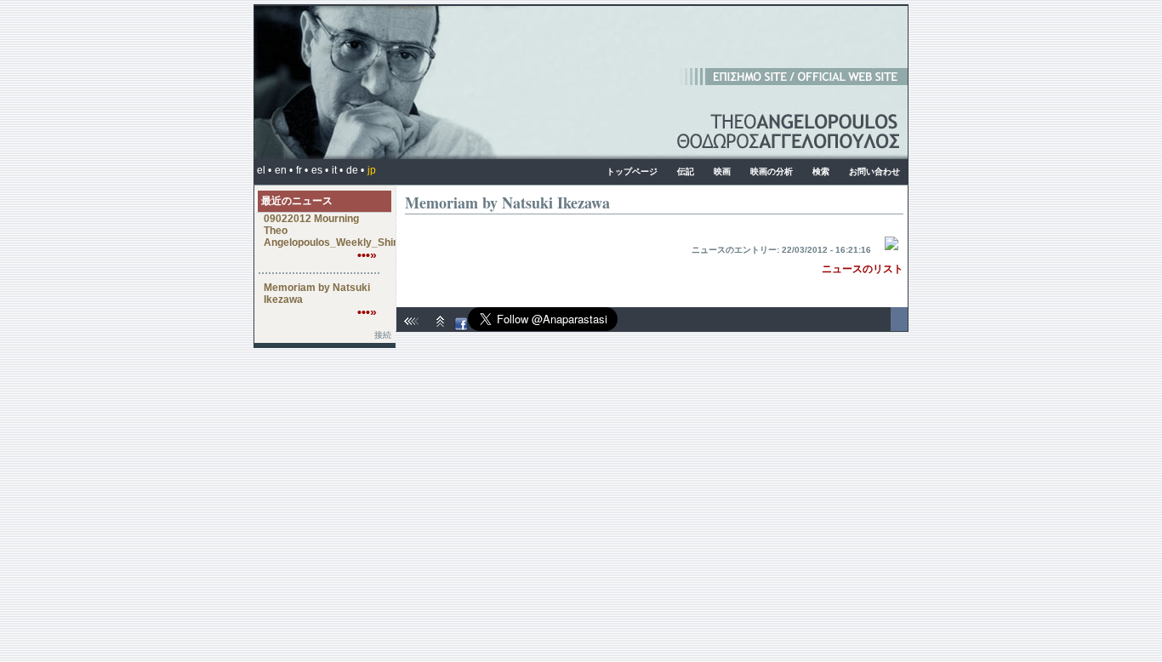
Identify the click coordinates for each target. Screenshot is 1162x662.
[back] (413, 328)
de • (355, 170)
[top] (440, 328)
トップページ (632, 171)
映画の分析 (771, 171)
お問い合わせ (874, 171)
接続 (382, 335)
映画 (722, 171)
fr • (302, 170)
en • (284, 170)
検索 (820, 171)
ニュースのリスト (862, 269)
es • (319, 170)
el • (264, 170)
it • (337, 170)
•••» (367, 255)
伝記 (685, 171)
